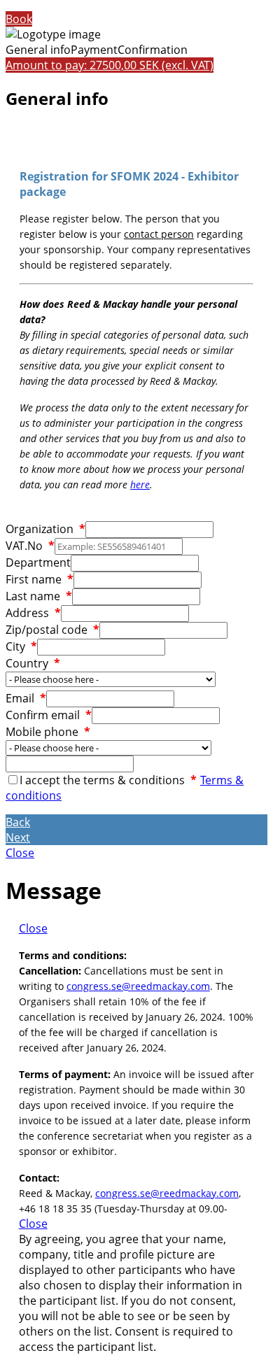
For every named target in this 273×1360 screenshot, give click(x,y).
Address (33, 613)
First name (40, 579)
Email (26, 698)
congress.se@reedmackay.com (138, 986)
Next (18, 837)
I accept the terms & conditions (108, 780)
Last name (39, 596)
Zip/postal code (52, 629)
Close (20, 852)
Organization (45, 529)
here (140, 484)
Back (18, 822)
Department (38, 562)
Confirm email (49, 715)
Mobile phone (48, 731)
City (21, 646)
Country (33, 663)
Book (19, 19)
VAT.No (30, 545)
